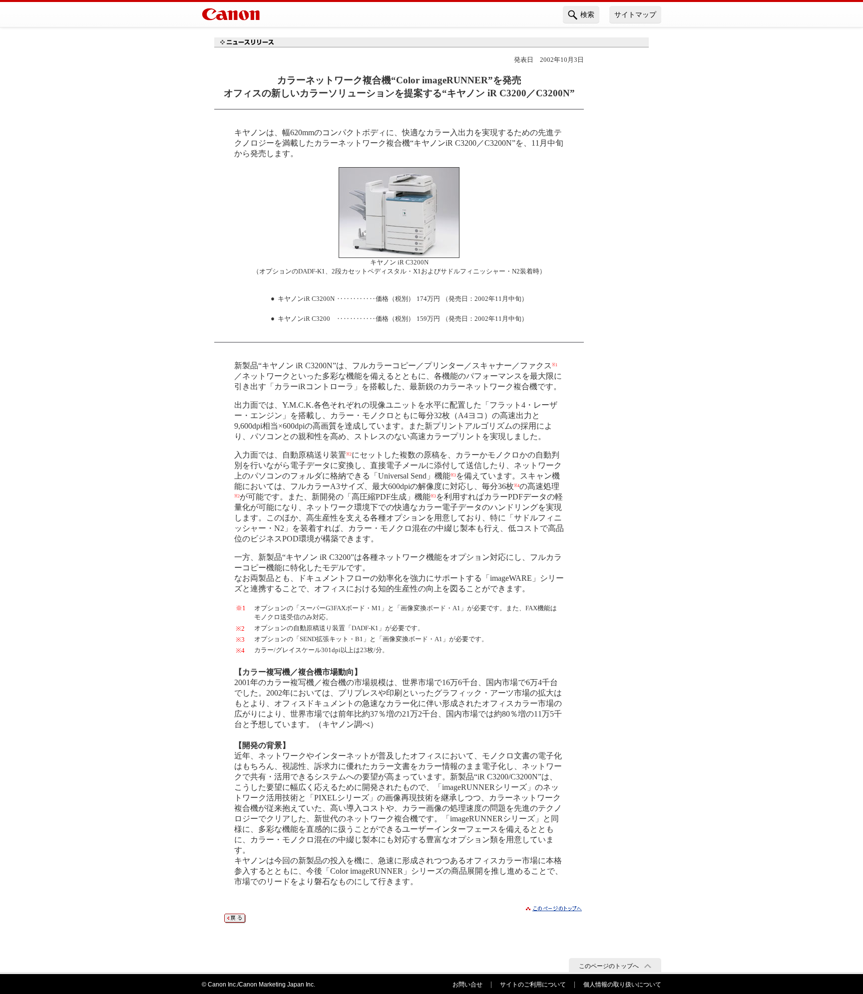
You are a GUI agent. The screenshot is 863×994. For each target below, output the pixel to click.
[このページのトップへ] (554, 910)
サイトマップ (635, 14)
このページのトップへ (609, 966)
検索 (587, 14)
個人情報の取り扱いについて (622, 984)
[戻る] (235, 920)
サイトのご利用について (533, 984)
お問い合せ (467, 984)
